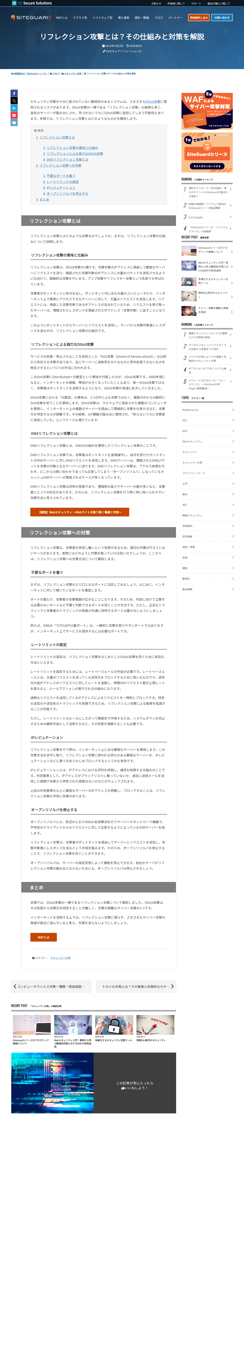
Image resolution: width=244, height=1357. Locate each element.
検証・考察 (188, 547)
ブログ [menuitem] (158, 17)
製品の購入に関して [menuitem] (219, 3)
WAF (185, 431)
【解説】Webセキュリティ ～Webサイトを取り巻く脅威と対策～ (80, 512)
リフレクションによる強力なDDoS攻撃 (75, 153)
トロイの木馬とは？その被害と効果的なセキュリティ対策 (139, 986)
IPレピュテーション (61, 187)
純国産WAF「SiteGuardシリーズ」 (31, 73)
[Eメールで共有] (14, 122)
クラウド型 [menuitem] (80, 17)
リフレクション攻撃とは (57, 137)
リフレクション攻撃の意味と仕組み (72, 147)
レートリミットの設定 (63, 181)
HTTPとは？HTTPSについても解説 (207, 370)
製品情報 (187, 589)
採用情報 (187, 536)
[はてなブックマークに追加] (14, 108)
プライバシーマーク (193, 473)
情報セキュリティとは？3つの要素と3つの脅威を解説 (208, 335)
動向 (184, 494)
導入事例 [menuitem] (123, 17)
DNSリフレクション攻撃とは (67, 159)
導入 (184, 505)
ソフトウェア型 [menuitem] (103, 17)
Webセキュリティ (192, 441)
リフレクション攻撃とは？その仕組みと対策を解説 (111, 73)
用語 (184, 557)
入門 (184, 483)
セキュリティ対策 (73, 73)
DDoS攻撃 (153, 101)
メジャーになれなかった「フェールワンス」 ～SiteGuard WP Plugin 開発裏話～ (207, 384)
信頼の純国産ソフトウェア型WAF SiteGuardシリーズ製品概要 (207, 206)
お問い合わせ (222, 17)
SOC (184, 420)
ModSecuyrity (190, 410)
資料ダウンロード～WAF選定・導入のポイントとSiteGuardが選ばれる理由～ (208, 192)
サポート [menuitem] (196, 3)
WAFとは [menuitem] (62, 17)
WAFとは (43, 937)
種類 (184, 568)
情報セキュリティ (192, 515)
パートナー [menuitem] (175, 17)
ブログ (55, 73)
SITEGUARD (196, 217)
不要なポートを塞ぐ (61, 175)
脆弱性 (186, 578)
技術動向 (187, 526)
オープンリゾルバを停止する (67, 193)
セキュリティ (189, 452)
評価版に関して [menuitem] (176, 3)
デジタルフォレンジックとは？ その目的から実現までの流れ (208, 347)
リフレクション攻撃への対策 (60, 165)
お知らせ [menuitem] (156, 3)
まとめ (44, 199)
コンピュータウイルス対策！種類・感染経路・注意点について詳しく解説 (54, 986)
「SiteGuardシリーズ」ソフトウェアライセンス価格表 (208, 229)
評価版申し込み (199, 17)
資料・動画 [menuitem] (142, 17)
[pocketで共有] (14, 115)
